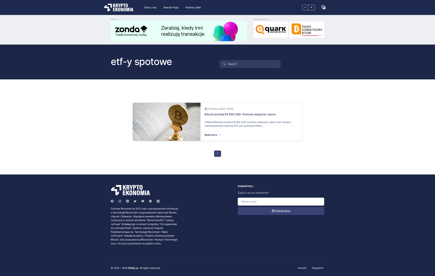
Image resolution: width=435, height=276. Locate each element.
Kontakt (302, 267)
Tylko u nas (150, 7)
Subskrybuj (282, 211)
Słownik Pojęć (171, 7)
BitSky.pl (133, 267)
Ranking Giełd (193, 7)
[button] (323, 7)
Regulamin (318, 267)
